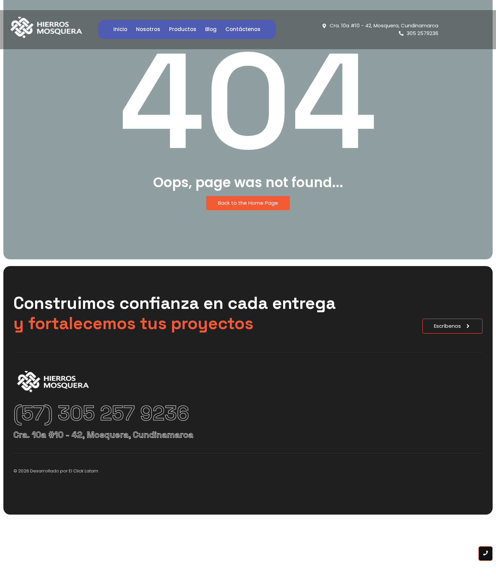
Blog (211, 29)
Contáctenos (242, 29)
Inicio (120, 29)
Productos (182, 29)
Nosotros (148, 29)
